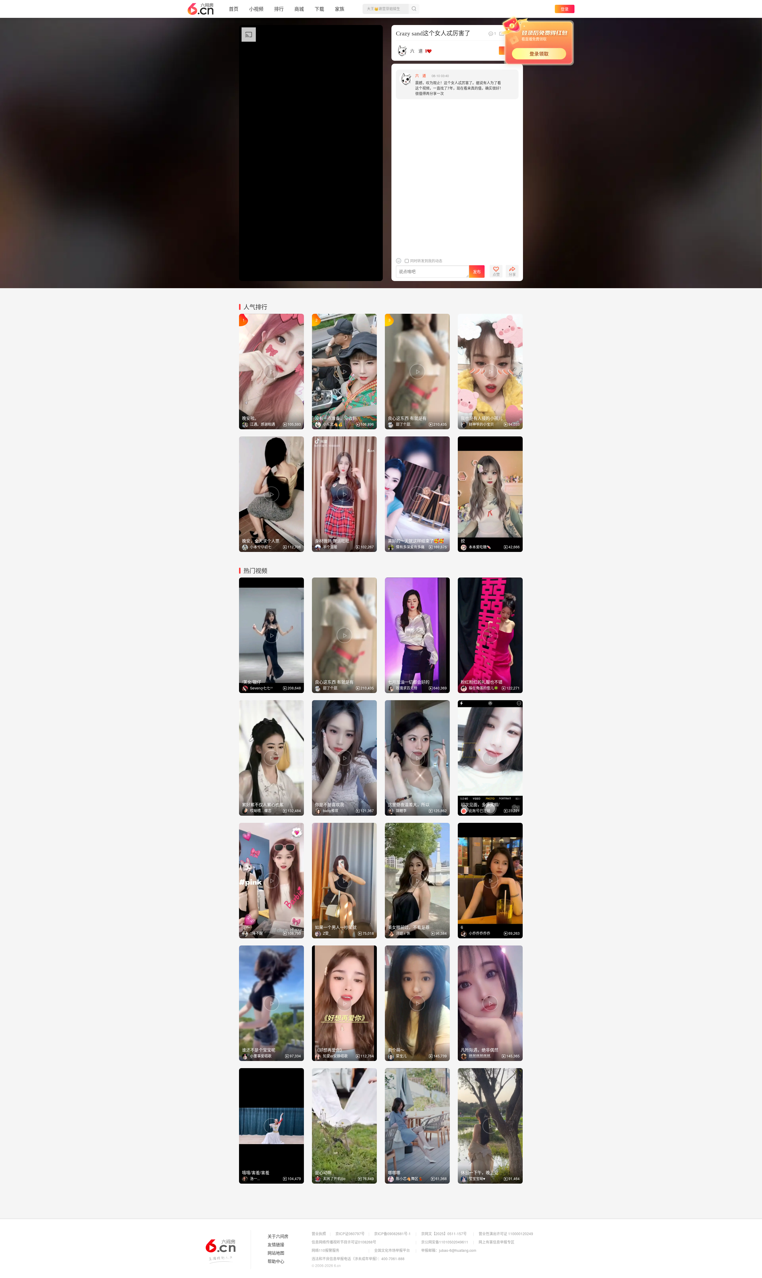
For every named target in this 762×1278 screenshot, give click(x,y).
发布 (477, 271)
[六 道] (401, 49)
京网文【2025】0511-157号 (444, 1233)
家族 (339, 8)
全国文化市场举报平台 (392, 1250)
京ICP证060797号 (350, 1233)
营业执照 (319, 1233)
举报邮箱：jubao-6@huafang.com (448, 1250)
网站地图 (276, 1253)
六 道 (416, 51)
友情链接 (276, 1244)
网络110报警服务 (325, 1250)
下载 (319, 8)
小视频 (256, 8)
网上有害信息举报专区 (496, 1241)
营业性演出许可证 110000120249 (506, 1233)
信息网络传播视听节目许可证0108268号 (344, 1241)
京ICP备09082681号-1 (392, 1233)
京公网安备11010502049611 (444, 1241)
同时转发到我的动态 (425, 260)
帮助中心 (276, 1261)
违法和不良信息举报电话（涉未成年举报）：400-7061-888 (358, 1258)
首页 (233, 8)
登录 (565, 9)
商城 (299, 8)
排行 (279, 8)
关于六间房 (278, 1236)
